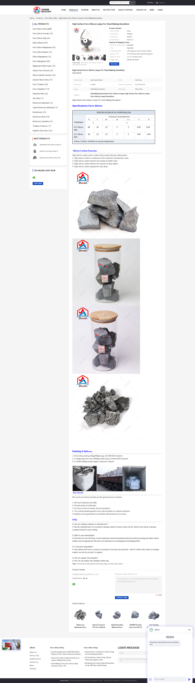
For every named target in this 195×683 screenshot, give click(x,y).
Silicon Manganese (40, 57)
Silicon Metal (38, 43)
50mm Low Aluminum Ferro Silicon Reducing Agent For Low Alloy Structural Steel (80, 626)
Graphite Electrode (40, 131)
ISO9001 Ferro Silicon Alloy (99, 564)
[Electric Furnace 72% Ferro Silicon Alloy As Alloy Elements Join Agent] (99, 615)
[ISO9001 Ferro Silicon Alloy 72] (35, 151)
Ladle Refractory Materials (43, 107)
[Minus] (189, 629)
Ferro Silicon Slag (39, 38)
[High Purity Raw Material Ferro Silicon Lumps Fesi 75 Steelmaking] (117, 615)
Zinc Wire (36, 98)
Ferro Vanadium (39, 89)
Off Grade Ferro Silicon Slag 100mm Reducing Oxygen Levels (98, 659)
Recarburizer (38, 112)
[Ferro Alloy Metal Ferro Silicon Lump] (85, 41)
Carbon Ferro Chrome (41, 70)
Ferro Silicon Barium (40, 52)
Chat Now (150, 2)
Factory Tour (109, 10)
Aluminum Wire (38, 94)
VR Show (84, 10)
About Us (96, 10)
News (152, 10)
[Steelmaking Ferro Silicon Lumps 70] (35, 144)
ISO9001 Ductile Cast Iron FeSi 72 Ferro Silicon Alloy (135, 626)
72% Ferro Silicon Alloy (83, 564)
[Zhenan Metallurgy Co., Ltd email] (35, 178)
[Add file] (150, 679)
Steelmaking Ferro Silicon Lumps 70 (50, 145)
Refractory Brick (39, 117)
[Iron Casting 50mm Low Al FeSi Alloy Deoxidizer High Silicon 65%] (154, 615)
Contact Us (141, 10)
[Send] (189, 679)
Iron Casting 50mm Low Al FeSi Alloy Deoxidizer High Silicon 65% (154, 626)
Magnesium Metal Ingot (42, 66)
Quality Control (125, 10)
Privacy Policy (64, 680)
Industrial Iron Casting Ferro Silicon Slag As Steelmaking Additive (99, 653)
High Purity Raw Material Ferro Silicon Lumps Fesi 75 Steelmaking (117, 626)
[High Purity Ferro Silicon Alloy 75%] (35, 157)
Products (73, 10)
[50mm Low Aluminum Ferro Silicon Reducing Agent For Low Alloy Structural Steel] (80, 615)
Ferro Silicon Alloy (51, 18)
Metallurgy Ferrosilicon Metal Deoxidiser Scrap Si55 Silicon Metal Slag (99, 664)
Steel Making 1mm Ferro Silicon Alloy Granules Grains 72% (64, 665)
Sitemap (33, 669)
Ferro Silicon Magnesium (42, 47)
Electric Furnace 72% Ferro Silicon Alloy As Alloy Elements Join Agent (98, 626)
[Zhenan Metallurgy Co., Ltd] (42, 10)
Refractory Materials (41, 103)
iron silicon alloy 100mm (115, 564)
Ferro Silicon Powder (41, 33)
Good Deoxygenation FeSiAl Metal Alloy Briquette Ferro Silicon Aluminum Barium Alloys (66, 653)
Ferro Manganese (39, 61)
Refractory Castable (41, 121)
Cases (160, 10)
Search (132, 2)
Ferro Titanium (38, 84)
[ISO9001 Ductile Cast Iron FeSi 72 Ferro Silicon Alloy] (135, 615)
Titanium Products (40, 126)
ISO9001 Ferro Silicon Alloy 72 (49, 151)
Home (63, 10)
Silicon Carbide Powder (42, 75)
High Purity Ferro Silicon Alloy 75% (50, 158)
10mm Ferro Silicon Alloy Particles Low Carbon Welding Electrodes (65, 659)
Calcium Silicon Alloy (41, 80)
